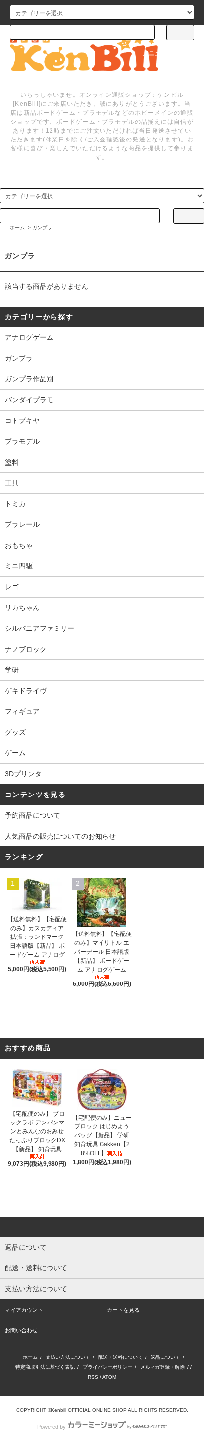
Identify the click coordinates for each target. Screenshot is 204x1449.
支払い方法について (68, 1357)
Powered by (51, 1427)
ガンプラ (42, 227)
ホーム (17, 227)
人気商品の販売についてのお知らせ (60, 836)
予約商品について (32, 815)
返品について (165, 1357)
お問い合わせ (21, 1330)
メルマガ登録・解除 (162, 1367)
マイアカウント (24, 1310)
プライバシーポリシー (107, 1367)
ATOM (109, 1377)
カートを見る (123, 1310)
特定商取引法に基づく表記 (45, 1367)
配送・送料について (120, 1357)
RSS (93, 1377)
